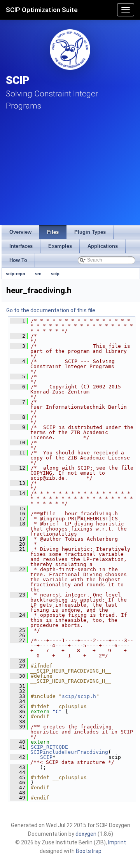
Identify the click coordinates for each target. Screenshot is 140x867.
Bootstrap (89, 851)
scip (55, 273)
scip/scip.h (79, 696)
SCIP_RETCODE (49, 747)
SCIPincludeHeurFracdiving (69, 752)
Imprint (117, 842)
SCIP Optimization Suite (42, 10)
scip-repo (15, 273)
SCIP (46, 757)
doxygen (85, 834)
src (38, 273)
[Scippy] (70, 49)
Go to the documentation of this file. (51, 310)
